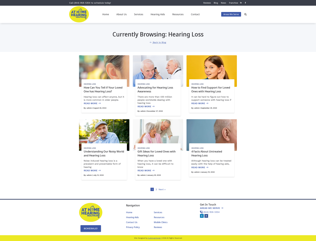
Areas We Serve (210, 208)
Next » (162, 189)
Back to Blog (159, 42)
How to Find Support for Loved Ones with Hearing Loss (210, 89)
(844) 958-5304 (82, 2)
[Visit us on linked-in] (240, 3)
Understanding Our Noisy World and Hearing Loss (104, 153)
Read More (90, 103)
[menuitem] (207, 3)
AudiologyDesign (154, 238)
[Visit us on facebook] (245, 3)
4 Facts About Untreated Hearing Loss (206, 153)
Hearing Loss (90, 84)
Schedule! (91, 228)
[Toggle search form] (245, 14)
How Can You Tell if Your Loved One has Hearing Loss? (103, 89)
